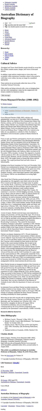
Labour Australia (10, 9)
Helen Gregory (7, 104)
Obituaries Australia (11, 2)
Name (6, 52)
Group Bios (8, 37)
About (7, 32)
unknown (4, 390)
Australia (25, 372)
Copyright (4, 406)
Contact (7, 34)
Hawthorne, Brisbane (7, 372)
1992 (9, 380)
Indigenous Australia (11, 6)
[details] (16, 363)
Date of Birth (9, 54)
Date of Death (9, 55)
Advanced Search (10, 39)
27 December (5, 371)
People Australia (10, 4)
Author (7, 57)
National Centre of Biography (22, 397)
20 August (4, 380)
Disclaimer (11, 406)
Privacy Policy (20, 406)
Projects (7, 35)
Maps (6, 59)
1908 (11, 371)
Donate (7, 44)
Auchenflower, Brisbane (8, 382)
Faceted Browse (10, 41)
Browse (7, 42)
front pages (10, 355)
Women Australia (10, 8)
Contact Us (29, 406)
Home (6, 30)
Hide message (6, 95)
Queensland (18, 372)
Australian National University (10, 399)
